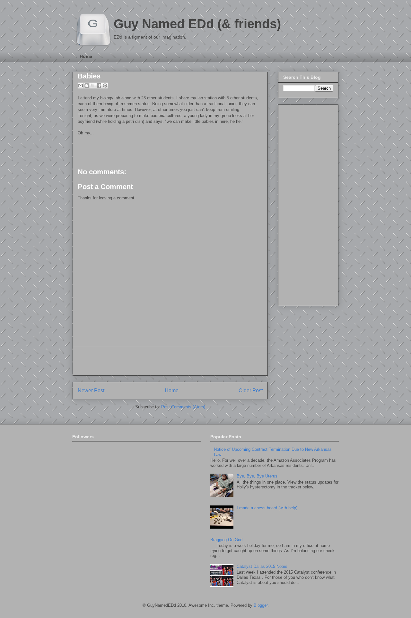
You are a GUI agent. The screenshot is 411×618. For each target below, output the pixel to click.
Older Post (251, 390)
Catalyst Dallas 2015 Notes (262, 566)
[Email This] (80, 85)
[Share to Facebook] (99, 85)
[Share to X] (93, 85)
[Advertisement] (170, 360)
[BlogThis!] (86, 85)
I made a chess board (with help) (267, 507)
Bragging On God (226, 539)
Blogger (260, 605)
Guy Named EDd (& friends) (197, 24)
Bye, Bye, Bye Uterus (257, 476)
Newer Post (91, 390)
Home (86, 56)
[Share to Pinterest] (105, 85)
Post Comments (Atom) (183, 406)
